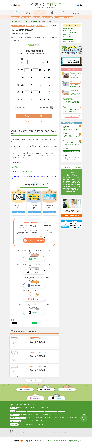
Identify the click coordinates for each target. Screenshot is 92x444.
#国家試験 (65, 28)
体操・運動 (36, 17)
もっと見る (34, 380)
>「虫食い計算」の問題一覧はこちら (22, 171)
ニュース (13, 408)
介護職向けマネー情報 (27, 421)
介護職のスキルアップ (54, 414)
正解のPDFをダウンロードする (34, 121)
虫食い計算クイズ (37, 21)
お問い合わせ (48, 440)
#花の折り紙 (66, 36)
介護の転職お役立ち (31, 424)
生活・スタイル (15, 421)
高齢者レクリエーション (19, 21)
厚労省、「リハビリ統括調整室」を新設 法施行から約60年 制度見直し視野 (72, 143)
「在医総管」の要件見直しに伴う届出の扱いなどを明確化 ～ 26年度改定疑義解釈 (72, 136)
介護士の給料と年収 (43, 414)
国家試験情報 (61, 411)
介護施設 (30, 414)
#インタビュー (66, 32)
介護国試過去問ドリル (21, 411)
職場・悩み (14, 424)
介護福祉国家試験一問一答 (51, 411)
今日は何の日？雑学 (44, 407)
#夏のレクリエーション (68, 34)
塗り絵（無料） (26, 17)
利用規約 (53, 440)
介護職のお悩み (40, 424)
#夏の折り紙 (72, 36)
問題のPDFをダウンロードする (34, 116)
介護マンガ (22, 424)
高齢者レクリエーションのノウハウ (63, 17)
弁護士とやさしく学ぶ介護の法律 (35, 411)
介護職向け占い (48, 421)
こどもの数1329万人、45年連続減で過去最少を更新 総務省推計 (71, 158)
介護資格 (35, 414)
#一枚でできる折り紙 (68, 39)
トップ (11, 21)
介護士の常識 (24, 414)
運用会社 (71, 440)
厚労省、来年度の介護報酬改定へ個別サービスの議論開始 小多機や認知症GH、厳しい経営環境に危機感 (72, 128)
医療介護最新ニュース (33, 407)
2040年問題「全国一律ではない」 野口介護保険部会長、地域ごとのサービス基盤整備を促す (72, 150)
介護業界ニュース (22, 407)
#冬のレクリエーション (74, 28)
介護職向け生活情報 (39, 421)
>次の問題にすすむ (16, 167)
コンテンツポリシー (77, 440)
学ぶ (12, 411)
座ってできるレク (47, 17)
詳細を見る (18, 212)
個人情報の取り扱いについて (62, 440)
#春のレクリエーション (68, 30)
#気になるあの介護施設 (68, 41)
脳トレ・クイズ (15, 17)
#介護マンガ (73, 32)
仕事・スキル (15, 414)
